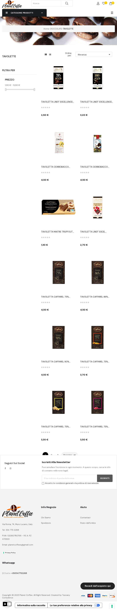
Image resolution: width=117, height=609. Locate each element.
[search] (67, 3)
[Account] (98, 3)
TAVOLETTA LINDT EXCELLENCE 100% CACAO (96, 102)
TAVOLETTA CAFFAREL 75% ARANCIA (94, 361)
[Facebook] (6, 468)
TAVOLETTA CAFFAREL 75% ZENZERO (55, 426)
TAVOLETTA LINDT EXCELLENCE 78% (57, 102)
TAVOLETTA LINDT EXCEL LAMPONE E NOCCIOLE (92, 231)
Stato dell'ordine (88, 523)
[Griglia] (46, 54)
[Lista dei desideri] (103, 3)
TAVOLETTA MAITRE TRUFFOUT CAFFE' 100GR (57, 231)
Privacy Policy (10, 553)
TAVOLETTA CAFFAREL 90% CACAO (55, 361)
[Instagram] (10, 468)
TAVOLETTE (9, 56)
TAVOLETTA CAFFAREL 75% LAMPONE (94, 426)
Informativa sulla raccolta (31, 605)
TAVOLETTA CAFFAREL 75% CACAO (55, 296)
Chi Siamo (46, 517)
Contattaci (85, 517)
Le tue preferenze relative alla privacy (71, 605)
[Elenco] (50, 54)
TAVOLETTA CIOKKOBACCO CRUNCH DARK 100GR (94, 167)
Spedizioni (46, 523)
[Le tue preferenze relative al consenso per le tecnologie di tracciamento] (112, 606)
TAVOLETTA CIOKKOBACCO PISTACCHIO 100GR (55, 167)
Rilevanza (94, 54)
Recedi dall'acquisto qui (98, 586)
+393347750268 (19, 573)
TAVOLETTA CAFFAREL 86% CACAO (94, 296)
